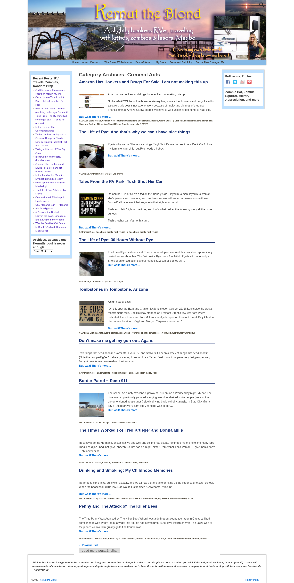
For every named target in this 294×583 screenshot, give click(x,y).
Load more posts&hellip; (99, 550)
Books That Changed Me (210, 62)
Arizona (85, 333)
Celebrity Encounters (112, 462)
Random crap (120, 373)
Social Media (144, 121)
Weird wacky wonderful (183, 333)
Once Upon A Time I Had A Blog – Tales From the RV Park (49, 101)
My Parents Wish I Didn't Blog (172, 498)
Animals (85, 174)
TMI (117, 498)
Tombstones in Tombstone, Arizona (113, 289)
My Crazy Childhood (105, 498)
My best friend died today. (49, 178)
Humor (111, 538)
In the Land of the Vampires (50, 175)
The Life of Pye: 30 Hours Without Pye (116, 239)
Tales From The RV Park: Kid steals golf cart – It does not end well (51, 119)
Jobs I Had (143, 462)
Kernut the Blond (48, 580)
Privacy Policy (252, 580)
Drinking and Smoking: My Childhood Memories (126, 470)
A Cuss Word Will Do (91, 121)
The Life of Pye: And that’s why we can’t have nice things (134, 132)
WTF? (168, 121)
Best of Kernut (143, 62)
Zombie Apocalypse (120, 333)
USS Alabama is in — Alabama (51, 204)
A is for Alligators (44, 208)
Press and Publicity (181, 62)
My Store (161, 62)
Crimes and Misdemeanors (188, 121)
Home (75, 62)
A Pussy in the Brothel (47, 212)
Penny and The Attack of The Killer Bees (118, 506)
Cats (109, 174)
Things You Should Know (109, 124)
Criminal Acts (109, 121)
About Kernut (90, 62)
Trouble (154, 121)
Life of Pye (118, 174)
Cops (107, 422)
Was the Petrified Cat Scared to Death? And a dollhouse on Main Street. (51, 227)
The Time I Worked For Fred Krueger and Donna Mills (131, 430)
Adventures (87, 538)
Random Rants (103, 373)
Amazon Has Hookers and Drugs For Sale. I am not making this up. (144, 82)
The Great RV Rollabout (118, 62)
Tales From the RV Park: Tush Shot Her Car (120, 181)
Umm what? (135, 124)
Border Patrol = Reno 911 (103, 380)
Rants (130, 373)
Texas (122, 232)
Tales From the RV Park (107, 232)
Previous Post (88, 545)
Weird (162, 121)
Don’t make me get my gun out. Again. (116, 340)
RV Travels (166, 333)
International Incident (127, 121)
